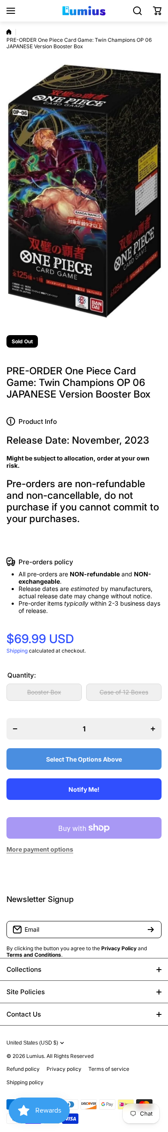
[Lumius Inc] (84, 11)
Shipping (17, 650)
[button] (157, 10)
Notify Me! (84, 789)
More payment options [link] (39, 849)
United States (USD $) (32, 1043)
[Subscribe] (151, 929)
